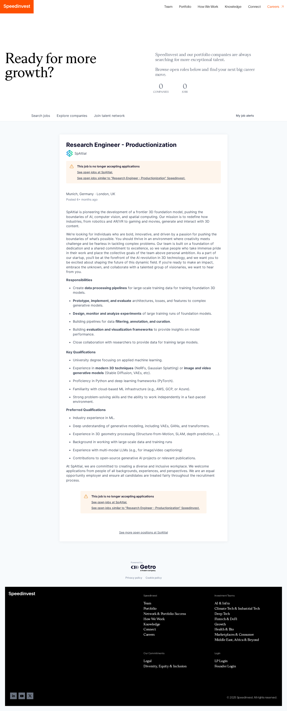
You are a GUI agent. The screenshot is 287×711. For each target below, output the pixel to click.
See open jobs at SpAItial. (95, 172)
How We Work (208, 6)
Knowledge (233, 6)
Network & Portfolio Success (165, 614)
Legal (147, 661)
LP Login (221, 661)
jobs (40, 115)
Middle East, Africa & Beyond (237, 640)
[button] (185, 6)
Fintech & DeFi (226, 619)
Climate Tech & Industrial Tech (237, 608)
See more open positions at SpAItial (143, 532)
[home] (17, 6)
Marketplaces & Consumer (234, 634)
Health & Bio (224, 629)
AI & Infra (222, 603)
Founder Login (225, 666)
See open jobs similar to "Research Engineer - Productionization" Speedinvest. (131, 178)
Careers (149, 634)
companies (72, 115)
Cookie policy (154, 577)
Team (168, 6)
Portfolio (150, 608)
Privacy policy (133, 577)
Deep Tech (222, 614)
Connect (254, 6)
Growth (220, 624)
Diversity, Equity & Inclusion (165, 666)
